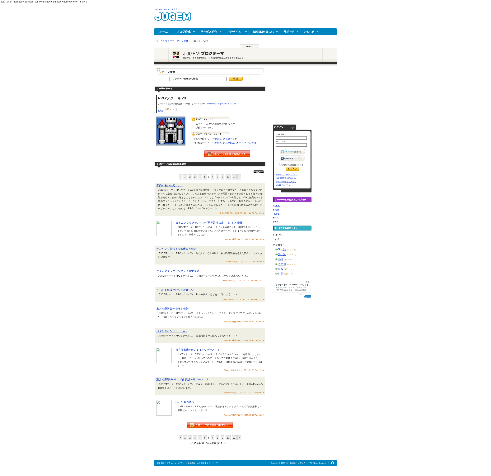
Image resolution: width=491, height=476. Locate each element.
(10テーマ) (288, 274)
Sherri (276, 209)
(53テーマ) (288, 269)
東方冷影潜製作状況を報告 (172, 308)
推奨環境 (191, 463)
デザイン (236, 31)
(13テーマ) (291, 250)
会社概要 (201, 463)
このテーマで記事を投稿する (227, 153)
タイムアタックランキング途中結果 (177, 271)
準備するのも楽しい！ (169, 185)
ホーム (163, 31)
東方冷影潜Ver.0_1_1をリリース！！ (197, 349)
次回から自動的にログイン (293, 165)
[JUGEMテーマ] (249, 46)
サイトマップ (212, 463)
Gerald (276, 205)
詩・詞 (282, 254)
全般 (280, 268)
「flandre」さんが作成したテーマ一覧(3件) (233, 142)
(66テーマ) (291, 264)
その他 (282, 264)
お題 (280, 273)
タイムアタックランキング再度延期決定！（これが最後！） (211, 222)
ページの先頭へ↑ (333, 463)
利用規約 (161, 463)
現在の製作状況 (184, 401)
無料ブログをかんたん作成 (165, 9)
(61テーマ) (288, 259)
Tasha (276, 213)
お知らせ (310, 31)
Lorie (275, 221)
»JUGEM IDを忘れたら (286, 178)
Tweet (161, 110)
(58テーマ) (291, 255)
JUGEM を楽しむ (264, 31)
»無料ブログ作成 (283, 185)
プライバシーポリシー (176, 463)
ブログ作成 (185, 31)
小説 (280, 259)
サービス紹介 (210, 31)
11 (234, 177)
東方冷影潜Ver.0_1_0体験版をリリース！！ (182, 379)
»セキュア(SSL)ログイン (286, 174)
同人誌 (282, 249)
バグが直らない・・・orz (171, 331)
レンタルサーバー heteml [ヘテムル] (292, 285)
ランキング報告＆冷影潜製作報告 (176, 248)
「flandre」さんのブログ (224, 139)
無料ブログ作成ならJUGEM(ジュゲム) (172, 18)
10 (228, 177)
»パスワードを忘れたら (286, 182)
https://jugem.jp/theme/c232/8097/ (223, 104)
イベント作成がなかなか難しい (175, 289)
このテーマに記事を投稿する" (210, 425)
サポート (290, 31)
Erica (275, 217)
